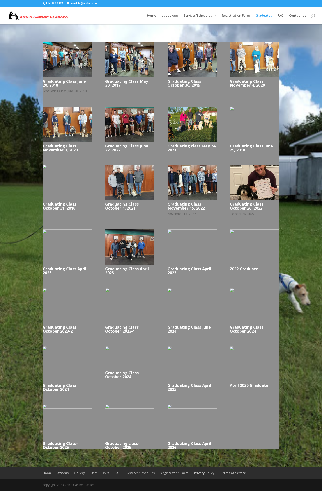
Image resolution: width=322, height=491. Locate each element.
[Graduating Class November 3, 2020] (67, 140)
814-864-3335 (54, 3)
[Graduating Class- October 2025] (67, 407)
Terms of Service (233, 473)
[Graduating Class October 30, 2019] (192, 76)
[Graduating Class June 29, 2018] (254, 110)
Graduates (264, 16)
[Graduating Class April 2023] (67, 233)
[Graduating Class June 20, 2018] (67, 76)
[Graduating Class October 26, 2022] (254, 199)
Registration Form (236, 16)
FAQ (280, 16)
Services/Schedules (198, 16)
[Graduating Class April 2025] (192, 349)
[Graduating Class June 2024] (192, 291)
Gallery (79, 473)
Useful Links (100, 473)
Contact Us (297, 16)
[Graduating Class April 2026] (192, 407)
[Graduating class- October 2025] (129, 407)
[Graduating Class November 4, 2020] (254, 76)
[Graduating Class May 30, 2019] (129, 76)
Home (151, 16)
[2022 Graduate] (254, 233)
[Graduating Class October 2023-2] (67, 291)
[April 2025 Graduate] (254, 349)
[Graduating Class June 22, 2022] (129, 140)
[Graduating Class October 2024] (254, 291)
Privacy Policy (204, 473)
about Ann (170, 16)
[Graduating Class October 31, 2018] (67, 168)
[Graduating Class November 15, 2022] (192, 199)
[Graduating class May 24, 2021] (192, 140)
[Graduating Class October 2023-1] (129, 291)
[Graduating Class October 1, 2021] (129, 199)
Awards (63, 473)
